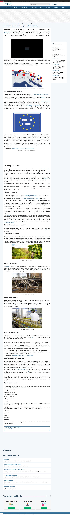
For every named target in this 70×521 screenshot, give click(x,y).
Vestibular (34, 7)
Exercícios (56, 7)
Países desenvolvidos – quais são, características (22, 355)
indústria (43, 97)
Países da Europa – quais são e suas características (22, 148)
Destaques (15, 7)
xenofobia (7, 215)
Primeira (24, 198)
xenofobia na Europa (9, 222)
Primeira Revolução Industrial (41, 94)
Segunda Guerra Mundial (32, 198)
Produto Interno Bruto (44, 101)
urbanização (47, 178)
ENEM (41, 7)
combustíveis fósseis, (21, 369)
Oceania (13, 31)
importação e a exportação (33, 105)
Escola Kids (48, 7)
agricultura (47, 229)
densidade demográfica (44, 169)
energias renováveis (31, 371)
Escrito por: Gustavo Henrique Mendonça (13, 427)
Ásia (32, 337)
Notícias (63, 7)
